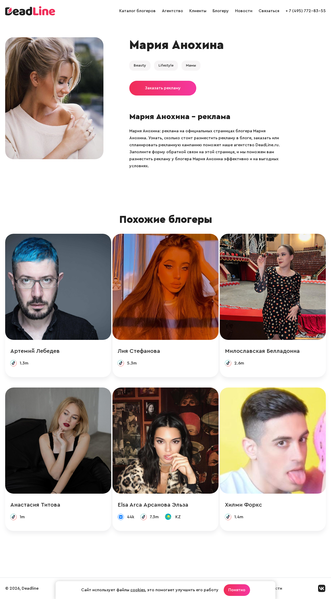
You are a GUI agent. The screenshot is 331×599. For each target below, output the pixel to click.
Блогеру (221, 11)
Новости (243, 11)
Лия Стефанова (139, 351)
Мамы (191, 65)
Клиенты (197, 11)
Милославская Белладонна (262, 351)
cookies (137, 590)
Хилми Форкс (243, 505)
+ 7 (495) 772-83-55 (305, 11)
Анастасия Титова (35, 505)
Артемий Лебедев (35, 351)
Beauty (140, 65)
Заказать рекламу (163, 88)
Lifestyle (166, 65)
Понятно (236, 590)
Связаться (269, 11)
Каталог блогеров (137, 11)
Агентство (172, 11)
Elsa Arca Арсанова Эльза (153, 505)
